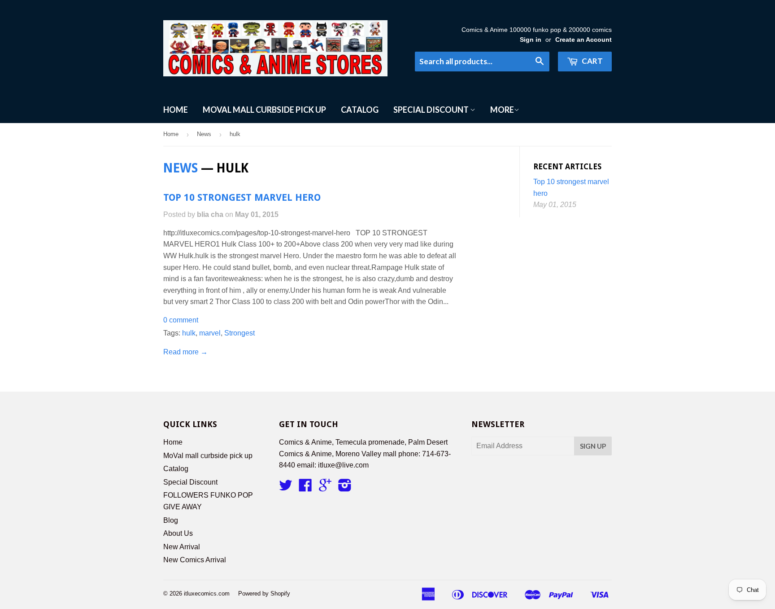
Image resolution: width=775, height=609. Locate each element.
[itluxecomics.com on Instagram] (345, 488)
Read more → (185, 352)
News (204, 134)
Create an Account (583, 39)
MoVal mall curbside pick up (264, 110)
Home (175, 110)
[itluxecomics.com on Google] (325, 488)
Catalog (360, 110)
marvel (210, 333)
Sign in (530, 39)
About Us (178, 533)
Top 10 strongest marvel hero (242, 197)
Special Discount (431, 110)
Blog (170, 520)
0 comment (180, 320)
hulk (189, 333)
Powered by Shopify (264, 593)
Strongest (239, 333)
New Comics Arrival (194, 560)
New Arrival (181, 547)
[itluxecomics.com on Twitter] (285, 488)
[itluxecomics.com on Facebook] (305, 488)
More (502, 110)
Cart (591, 61)
